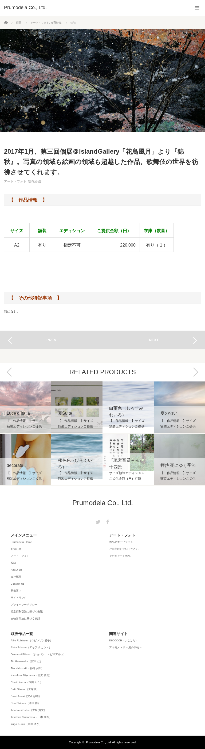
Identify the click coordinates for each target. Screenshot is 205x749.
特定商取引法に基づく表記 (27, 611)
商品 (18, 22)
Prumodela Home (21, 541)
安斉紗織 (56, 22)
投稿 (13, 562)
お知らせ (16, 548)
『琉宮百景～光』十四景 (128, 459)
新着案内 (16, 590)
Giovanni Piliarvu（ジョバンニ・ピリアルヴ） (38, 654)
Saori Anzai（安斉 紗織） (26, 696)
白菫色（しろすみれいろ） (128, 407)
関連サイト (118, 633)
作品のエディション (121, 541)
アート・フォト (39, 22)
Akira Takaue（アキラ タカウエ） (31, 647)
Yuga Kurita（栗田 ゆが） (26, 723)
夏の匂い (179, 407)
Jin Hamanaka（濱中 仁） (26, 661)
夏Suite (76, 407)
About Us (16, 569)
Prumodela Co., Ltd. (102, 503)
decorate (25, 459)
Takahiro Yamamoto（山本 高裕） (31, 717)
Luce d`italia (25, 407)
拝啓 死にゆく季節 (179, 459)
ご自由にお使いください (124, 548)
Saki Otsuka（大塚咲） (25, 689)
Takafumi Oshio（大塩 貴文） (28, 710)
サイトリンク (19, 597)
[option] (25, 433)
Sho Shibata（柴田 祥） (25, 703)
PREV (51, 340)
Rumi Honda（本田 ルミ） (27, 682)
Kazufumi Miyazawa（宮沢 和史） (31, 675)
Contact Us (17, 583)
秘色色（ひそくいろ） (76, 459)
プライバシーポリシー (24, 604)
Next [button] (195, 372)
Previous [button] (9, 372)
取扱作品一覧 (22, 633)
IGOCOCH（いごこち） (123, 640)
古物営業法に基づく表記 (25, 618)
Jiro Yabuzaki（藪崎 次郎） (27, 668)
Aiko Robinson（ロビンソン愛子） (32, 640)
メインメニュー (24, 535)
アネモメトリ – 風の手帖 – (125, 647)
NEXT (154, 340)
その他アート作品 (120, 555)
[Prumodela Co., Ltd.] (25, 7)
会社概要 (16, 576)
